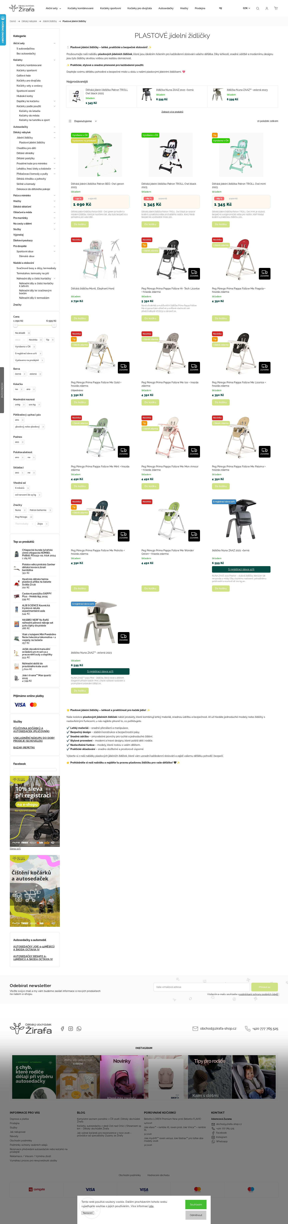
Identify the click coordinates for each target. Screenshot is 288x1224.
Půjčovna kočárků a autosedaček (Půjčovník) (31, 730)
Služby (17, 229)
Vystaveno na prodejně (29, 360)
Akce (19, 340)
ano (30, 389)
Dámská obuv (26, 256)
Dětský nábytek (22, 132)
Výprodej (18, 234)
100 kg (34, 404)
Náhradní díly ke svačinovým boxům (35, 292)
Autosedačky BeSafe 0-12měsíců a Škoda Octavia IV (33, 958)
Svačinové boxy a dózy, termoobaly (36, 268)
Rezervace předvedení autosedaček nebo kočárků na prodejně (39, 1150)
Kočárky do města (29, 115)
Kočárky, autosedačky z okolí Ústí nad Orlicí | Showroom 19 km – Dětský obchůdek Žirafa (109, 1127)
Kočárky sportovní (27, 70)
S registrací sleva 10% (28, 353)
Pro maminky (20, 218)
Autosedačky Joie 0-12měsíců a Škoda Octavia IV (34, 948)
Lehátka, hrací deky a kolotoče (34, 168)
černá (20, 374)
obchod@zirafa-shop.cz (218, 1029)
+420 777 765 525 (265, 1029)
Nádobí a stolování (23, 263)
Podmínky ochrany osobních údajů (28, 1145)
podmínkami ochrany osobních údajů (258, 994)
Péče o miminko (22, 195)
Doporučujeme (83, 121)
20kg (19, 404)
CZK (245, 8)
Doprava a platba (19, 1119)
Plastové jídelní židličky (32, 142)
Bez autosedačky (26, 53)
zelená (35, 374)
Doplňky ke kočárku (28, 101)
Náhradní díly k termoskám (34, 298)
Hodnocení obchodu (159, 1175)
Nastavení (88, 1213)
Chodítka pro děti (26, 148)
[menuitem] (53, 8)
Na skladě (22, 333)
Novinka (35, 340)
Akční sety (19, 43)
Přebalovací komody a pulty (32, 174)
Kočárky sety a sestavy (29, 85)
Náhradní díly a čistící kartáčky (34, 278)
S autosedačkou (25, 48)
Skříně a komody (26, 184)
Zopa (42, 524)
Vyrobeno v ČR (24, 346)
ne (18, 389)
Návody (14, 1136)
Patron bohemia (40, 510)
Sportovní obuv (25, 251)
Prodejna (15, 1123)
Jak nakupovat (18, 1132)
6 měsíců (21, 488)
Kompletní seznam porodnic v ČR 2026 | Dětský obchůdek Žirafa (108, 1120)
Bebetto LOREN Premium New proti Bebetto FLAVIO (172, 1119)
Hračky (17, 201)
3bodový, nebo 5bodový (29, 426)
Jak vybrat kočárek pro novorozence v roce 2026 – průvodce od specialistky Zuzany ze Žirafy (104, 1134)
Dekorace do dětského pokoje (33, 189)
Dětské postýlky (26, 158)
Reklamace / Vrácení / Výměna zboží (30, 1156)
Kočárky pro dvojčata (28, 80)
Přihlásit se (264, 987)
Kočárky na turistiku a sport (34, 120)
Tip (49, 340)
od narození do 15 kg (27, 495)
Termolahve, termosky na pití (33, 273)
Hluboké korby (25, 96)
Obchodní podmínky (21, 1140)
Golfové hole (24, 75)
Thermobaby (24, 524)
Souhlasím (196, 1204)
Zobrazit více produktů (172, 112)
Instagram (70, 1028)
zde (151, 1206)
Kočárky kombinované (29, 65)
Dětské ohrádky (25, 153)
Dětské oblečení (22, 206)
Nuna (20, 510)
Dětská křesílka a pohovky (31, 178)
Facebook (62, 1028)
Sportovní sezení (26, 91)
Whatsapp (79, 1028)
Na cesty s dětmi (22, 223)
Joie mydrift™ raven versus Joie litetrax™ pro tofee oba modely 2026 (173, 1139)
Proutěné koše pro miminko (32, 163)
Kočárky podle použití (29, 106)
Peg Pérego (23, 517)
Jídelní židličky (25, 137)
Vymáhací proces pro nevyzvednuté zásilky (33, 1160)
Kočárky (17, 60)
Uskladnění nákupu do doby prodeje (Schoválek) (34, 739)
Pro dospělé (19, 246)
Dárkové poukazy (23, 240)
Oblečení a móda (22, 212)
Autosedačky (20, 127)
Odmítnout (196, 1215)
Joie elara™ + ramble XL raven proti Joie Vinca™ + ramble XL (175, 1128)
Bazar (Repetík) (24, 747)
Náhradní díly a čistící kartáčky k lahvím (36, 285)
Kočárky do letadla (29, 111)
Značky (17, 304)
